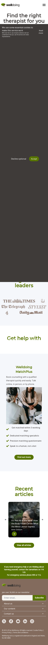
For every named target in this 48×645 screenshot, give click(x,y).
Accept (34, 158)
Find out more (24, 457)
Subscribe (39, 597)
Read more (41, 31)
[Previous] (6, 520)
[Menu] (44, 4)
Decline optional (18, 158)
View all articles (24, 545)
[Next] (42, 520)
